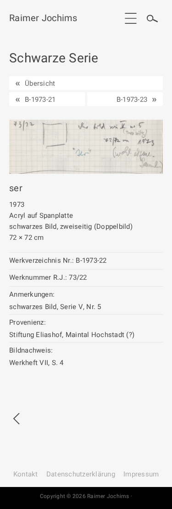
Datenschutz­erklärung (80, 474)
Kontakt (25, 474)
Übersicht (40, 83)
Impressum (141, 474)
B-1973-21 (40, 99)
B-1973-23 (132, 99)
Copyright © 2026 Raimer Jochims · (86, 496)
